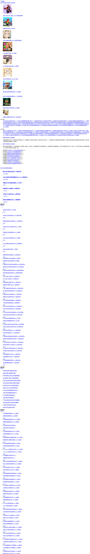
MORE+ (2, 284)
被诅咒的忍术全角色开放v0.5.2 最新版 (46, 130)
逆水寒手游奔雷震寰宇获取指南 (14, 171)
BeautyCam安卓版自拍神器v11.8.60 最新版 (53, 143)
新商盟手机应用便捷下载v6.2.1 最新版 (48, 138)
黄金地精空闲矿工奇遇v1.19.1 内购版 (13, 130)
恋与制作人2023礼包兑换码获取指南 (15, 158)
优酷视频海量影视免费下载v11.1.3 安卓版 (34, 143)
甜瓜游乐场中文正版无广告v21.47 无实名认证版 (50, 132)
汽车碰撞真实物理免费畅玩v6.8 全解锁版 (70, 132)
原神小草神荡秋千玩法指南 (9, 152)
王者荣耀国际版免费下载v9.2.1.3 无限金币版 (29, 129)
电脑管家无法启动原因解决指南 (14, 161)
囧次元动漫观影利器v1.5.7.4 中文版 (11, 140)
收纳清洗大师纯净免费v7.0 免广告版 (55, 133)
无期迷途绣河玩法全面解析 (9, 145)
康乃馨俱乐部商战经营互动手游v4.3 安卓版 (15, 132)
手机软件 (9, 2)
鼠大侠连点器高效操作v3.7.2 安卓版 (78, 140)
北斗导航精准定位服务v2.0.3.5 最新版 (46, 140)
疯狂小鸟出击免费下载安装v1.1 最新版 (48, 129)
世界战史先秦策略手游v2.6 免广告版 (71, 133)
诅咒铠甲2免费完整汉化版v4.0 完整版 (29, 130)
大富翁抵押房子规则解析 (12, 168)
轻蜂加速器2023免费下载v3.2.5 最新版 (65, 138)
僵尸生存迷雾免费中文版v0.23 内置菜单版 (63, 130)
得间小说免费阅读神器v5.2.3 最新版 (40, 141)
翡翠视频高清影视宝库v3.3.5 (54, 141)
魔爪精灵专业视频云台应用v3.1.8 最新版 (70, 143)
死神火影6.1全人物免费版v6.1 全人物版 (17, 133)
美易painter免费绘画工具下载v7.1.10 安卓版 (12, 138)
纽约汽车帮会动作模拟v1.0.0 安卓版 (64, 129)
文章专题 (13, 2)
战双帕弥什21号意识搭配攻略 (13, 170)
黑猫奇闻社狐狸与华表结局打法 (14, 162)
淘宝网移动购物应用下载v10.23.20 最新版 (31, 138)
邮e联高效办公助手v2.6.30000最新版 (62, 140)
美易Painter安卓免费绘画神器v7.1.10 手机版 (29, 140)
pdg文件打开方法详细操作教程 (13, 159)
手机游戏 (5, 2)
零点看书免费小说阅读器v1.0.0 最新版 (69, 141)
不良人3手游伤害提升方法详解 (13, 165)
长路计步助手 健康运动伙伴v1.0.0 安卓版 (23, 141)
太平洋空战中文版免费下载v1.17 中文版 (11, 129)
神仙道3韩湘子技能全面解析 (13, 164)
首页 (1, 2)
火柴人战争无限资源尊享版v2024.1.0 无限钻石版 (36, 133)
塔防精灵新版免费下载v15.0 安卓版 (32, 132)
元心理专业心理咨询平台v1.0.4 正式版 (17, 143)
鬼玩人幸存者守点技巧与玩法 (13, 167)
